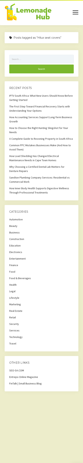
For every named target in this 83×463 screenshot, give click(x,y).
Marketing (15, 304)
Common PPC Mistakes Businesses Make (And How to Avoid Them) (40, 147)
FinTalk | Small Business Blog (25, 383)
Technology (16, 337)
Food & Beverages (20, 278)
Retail (12, 317)
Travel (12, 343)
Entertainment (17, 258)
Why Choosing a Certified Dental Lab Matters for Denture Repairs (36, 169)
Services (14, 330)
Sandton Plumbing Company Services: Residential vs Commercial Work (39, 179)
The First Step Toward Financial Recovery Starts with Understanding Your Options (39, 108)
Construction (16, 239)
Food (12, 271)
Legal (12, 291)
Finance (13, 265)
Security (14, 324)
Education (15, 245)
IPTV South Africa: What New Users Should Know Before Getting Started (41, 98)
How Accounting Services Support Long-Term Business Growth (40, 119)
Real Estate (15, 311)
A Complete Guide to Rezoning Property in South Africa (41, 138)
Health (13, 284)
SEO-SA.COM (16, 370)
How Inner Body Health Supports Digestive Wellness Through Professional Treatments (39, 190)
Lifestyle (14, 298)
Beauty (13, 226)
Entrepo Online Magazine (23, 377)
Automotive (16, 219)
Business (14, 232)
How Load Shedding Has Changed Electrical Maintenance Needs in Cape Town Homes (34, 158)
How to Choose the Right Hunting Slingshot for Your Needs (38, 130)
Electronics (15, 252)
